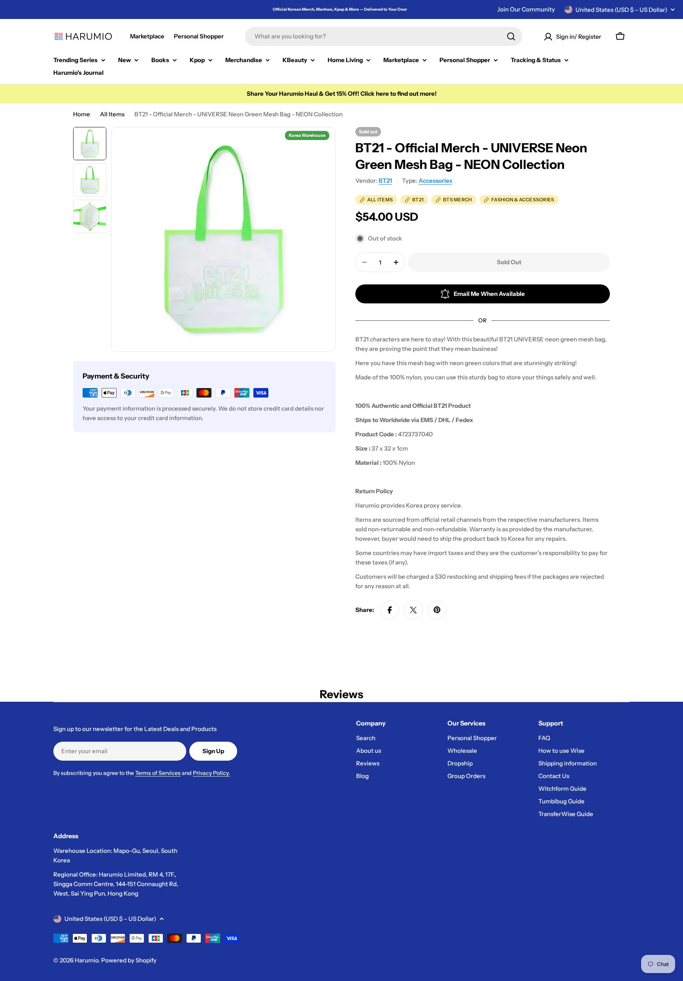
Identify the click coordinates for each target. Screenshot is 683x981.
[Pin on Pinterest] (437, 609)
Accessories (435, 180)
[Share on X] (413, 609)
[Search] (511, 36)
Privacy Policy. (211, 772)
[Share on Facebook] (389, 609)
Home (81, 114)
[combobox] (383, 36)
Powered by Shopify (129, 960)
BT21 (385, 180)
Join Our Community (526, 9)
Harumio (86, 960)
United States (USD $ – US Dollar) (621, 9)
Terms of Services (158, 772)
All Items (112, 114)
